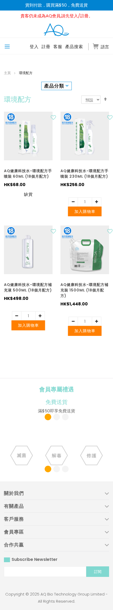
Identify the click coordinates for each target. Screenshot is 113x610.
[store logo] (56, 29)
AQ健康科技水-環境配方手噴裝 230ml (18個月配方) (84, 173)
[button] (54, 118)
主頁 (8, 72)
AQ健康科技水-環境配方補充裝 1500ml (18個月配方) (84, 290)
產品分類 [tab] (54, 86)
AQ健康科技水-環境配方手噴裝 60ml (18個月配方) (28, 173)
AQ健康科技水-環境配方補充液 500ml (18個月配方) (28, 287)
